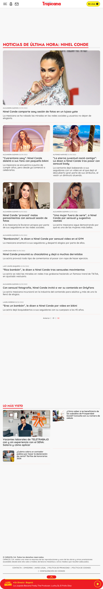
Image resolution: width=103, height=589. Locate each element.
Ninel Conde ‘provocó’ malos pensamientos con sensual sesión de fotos (25, 218)
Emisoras (28, 568)
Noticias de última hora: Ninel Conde (45, 44)
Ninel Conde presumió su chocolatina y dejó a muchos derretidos (43, 254)
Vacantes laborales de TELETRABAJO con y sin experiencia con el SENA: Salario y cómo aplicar (26, 442)
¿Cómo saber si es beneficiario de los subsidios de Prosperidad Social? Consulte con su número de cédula (83, 414)
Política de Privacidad (59, 568)
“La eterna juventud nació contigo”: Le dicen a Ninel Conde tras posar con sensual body (76, 160)
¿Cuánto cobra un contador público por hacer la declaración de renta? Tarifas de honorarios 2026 (32, 455)
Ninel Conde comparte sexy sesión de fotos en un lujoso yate (40, 111)
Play (97, 584)
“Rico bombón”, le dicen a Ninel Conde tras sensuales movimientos (44, 269)
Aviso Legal (40, 568)
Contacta (17, 568)
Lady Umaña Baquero (11, 266)
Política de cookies (81, 568)
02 (58, 318)
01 (53, 318)
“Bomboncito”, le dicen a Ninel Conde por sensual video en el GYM (43, 238)
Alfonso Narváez (60, 154)
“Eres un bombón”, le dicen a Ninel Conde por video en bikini (40, 305)
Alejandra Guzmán (11, 108)
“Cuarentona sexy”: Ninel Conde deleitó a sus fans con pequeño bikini (25, 159)
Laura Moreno (9, 302)
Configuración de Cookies (52, 571)
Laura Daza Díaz (9, 251)
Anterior (46, 318)
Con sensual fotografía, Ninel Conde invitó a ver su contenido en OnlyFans (48, 287)
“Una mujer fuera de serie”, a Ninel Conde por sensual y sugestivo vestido (74, 218)
